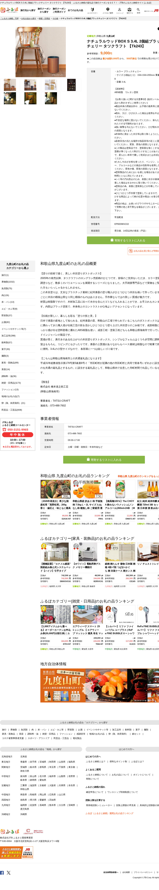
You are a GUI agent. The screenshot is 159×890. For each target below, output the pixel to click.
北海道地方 (7, 756)
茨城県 (23, 767)
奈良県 (71, 785)
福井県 (52, 776)
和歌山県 (101, 36)
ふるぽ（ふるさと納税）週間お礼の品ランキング (109, 813)
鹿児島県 (24, 809)
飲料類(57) (7, 342)
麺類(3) (5, 356)
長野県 (71, 776)
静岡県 (33, 780)
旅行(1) (5, 275)
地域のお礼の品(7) (11, 396)
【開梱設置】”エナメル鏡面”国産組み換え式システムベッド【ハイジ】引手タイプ (55, 567)
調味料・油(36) (9, 376)
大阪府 (52, 785)
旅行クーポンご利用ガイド (59, 10)
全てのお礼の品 (75, 10)
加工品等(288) (9, 335)
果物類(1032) (8, 282)
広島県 (52, 794)
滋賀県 (33, 785)
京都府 (43, 785)
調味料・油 (32, 734)
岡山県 (43, 794)
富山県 (33, 776)
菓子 (138, 729)
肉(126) (5, 295)
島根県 (33, 794)
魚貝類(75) (7, 288)
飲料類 (128, 729)
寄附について (92, 779)
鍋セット (136, 734)
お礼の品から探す (28, 18)
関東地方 (6, 767)
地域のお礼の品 (96, 734)
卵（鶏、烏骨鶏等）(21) (13, 403)
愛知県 (84, 649)
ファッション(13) (10, 389)
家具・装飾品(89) (10, 362)
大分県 (62, 805)
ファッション (66, 734)
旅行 (4, 729)
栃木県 (33, 767)
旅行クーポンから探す (44, 10)
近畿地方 (91, 36)
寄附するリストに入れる (106, 459)
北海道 (23, 756)
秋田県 (52, 762)
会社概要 (126, 872)
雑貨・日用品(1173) (11, 383)
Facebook (2, 872)
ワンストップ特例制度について (122, 792)
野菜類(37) (7, 315)
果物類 (13, 729)
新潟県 (23, 776)
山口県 (62, 794)
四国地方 (6, 800)
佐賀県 (33, 805)
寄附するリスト (129, 10)
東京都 (71, 767)
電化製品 (77, 738)
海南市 (92, 586)
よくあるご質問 (108, 10)
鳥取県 (23, 794)
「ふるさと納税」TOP (9, 18)
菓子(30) (6, 349)
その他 (55, 18)
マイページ (119, 10)
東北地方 (6, 762)
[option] (40, 52)
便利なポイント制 (118, 761)
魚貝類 (24, 729)
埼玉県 (52, 767)
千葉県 (62, 767)
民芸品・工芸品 (61, 738)
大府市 (90, 649)
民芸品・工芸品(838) (12, 410)
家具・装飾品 (8, 734)
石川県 (43, 776)
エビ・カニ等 (57, 729)
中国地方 (6, 794)
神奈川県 (24, 771)
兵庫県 (62, 785)
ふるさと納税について (97, 774)
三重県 (23, 785)
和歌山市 (61, 649)
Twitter (9, 872)
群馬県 (43, 767)
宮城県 (43, 762)
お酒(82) (6, 322)
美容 (21, 734)
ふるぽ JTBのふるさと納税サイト (9, 10)
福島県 (71, 762)
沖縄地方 (6, 814)
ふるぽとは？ (137, 761)
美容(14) (6, 369)
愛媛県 (43, 800)
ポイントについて (142, 774)
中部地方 (76, 649)
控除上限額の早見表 (126, 805)
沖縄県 (23, 814)
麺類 (146, 729)
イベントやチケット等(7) (14, 329)
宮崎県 (71, 805)
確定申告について (94, 792)
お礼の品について (120, 774)
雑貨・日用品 (44, 18)
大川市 (58, 586)
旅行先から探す (28, 10)
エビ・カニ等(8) (9, 309)
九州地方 (44, 586)
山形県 (62, 762)
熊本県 (52, 805)
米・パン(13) (8, 302)
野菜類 (71, 729)
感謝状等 (81, 734)
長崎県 (43, 805)
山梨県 (62, 776)
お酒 (80, 729)
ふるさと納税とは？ (96, 761)
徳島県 (23, 800)
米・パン (42, 729)
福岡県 (52, 586)
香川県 (33, 800)
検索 (138, 10)
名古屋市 (123, 649)
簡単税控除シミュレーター (99, 805)
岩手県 (33, 762)
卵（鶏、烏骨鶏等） (118, 734)
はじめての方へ (91, 10)
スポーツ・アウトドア (39, 738)
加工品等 (116, 729)
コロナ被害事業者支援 (13, 738)
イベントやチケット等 (97, 729)
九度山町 (110, 36)
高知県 (52, 800)
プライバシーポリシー (143, 872)
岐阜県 (23, 780)
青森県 (23, 762)
